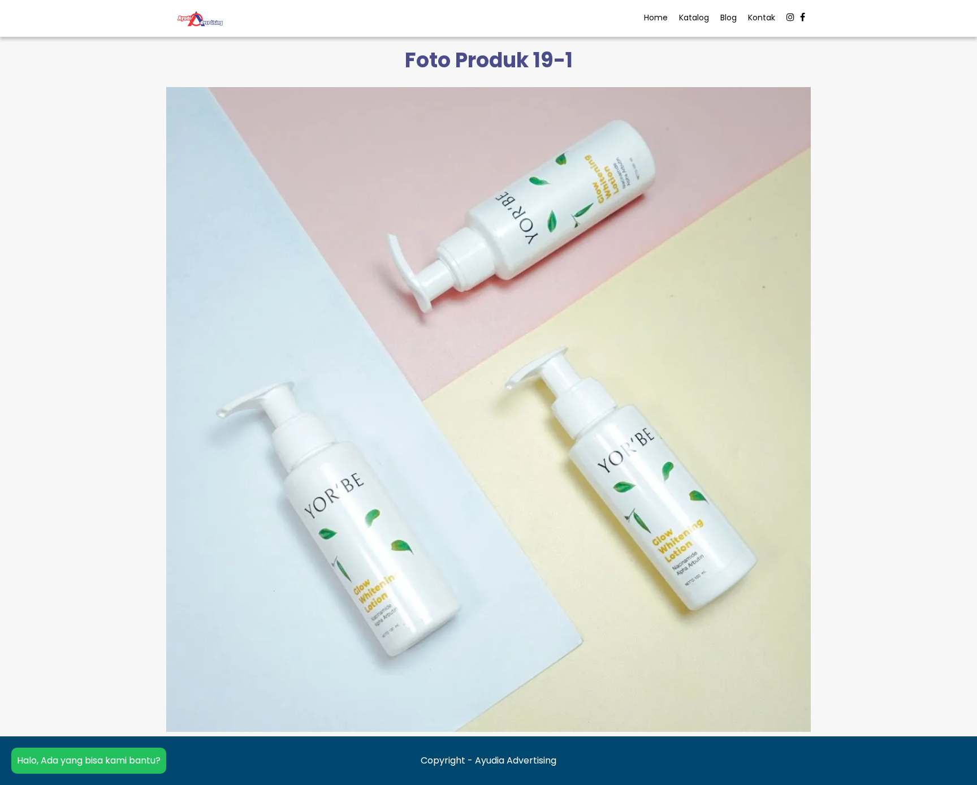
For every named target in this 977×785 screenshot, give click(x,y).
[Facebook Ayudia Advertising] (802, 17)
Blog (728, 17)
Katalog (694, 17)
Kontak (761, 17)
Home (656, 17)
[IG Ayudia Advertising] (790, 17)
